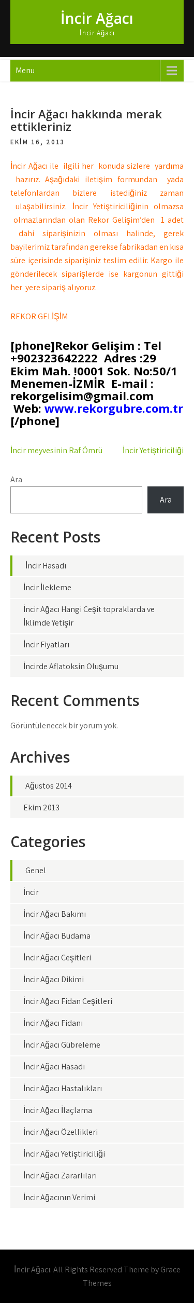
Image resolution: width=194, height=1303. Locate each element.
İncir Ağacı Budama (57, 935)
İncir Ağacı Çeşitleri (57, 957)
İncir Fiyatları (46, 644)
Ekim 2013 (41, 807)
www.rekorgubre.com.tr (113, 408)
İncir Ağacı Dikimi (53, 979)
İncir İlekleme (47, 587)
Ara (16, 479)
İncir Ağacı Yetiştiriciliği (64, 1153)
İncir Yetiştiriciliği (153, 450)
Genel (35, 870)
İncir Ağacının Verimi (59, 1197)
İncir (31, 892)
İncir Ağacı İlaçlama (57, 1110)
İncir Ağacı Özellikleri (60, 1131)
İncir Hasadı (45, 565)
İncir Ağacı (97, 18)
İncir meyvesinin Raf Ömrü (56, 450)
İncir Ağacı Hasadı (54, 1066)
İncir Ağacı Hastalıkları (62, 1088)
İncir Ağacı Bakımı (54, 913)
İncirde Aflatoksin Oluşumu (70, 666)
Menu (25, 70)
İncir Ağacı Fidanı (53, 1022)
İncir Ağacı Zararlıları (60, 1175)
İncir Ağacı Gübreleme (61, 1044)
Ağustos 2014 (48, 785)
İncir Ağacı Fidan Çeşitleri (67, 1001)
